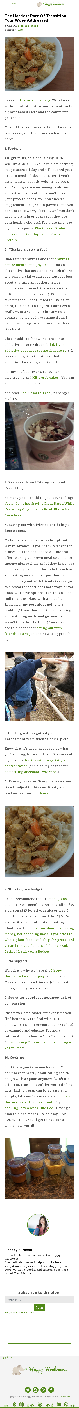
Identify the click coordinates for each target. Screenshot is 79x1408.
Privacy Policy (65, 1397)
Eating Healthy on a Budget (27, 951)
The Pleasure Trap (35, 393)
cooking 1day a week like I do (29, 1108)
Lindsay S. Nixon (28, 25)
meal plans (57, 899)
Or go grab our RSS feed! (20, 1312)
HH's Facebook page (34, 100)
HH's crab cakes (46, 377)
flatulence (40, 793)
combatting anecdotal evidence (31, 772)
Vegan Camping (18, 503)
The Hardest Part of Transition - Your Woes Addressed (37, 18)
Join (39, 1307)
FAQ (20, 29)
